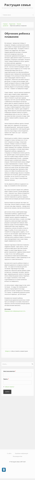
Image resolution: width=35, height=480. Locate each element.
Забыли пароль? (9, 387)
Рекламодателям (17, 456)
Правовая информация (21, 453)
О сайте (9, 453)
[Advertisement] (17, 329)
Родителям (12, 24)
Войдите (7, 351)
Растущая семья (17, 4)
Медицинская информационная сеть (15, 311)
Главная (5, 24)
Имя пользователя (9, 371)
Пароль (6, 379)
